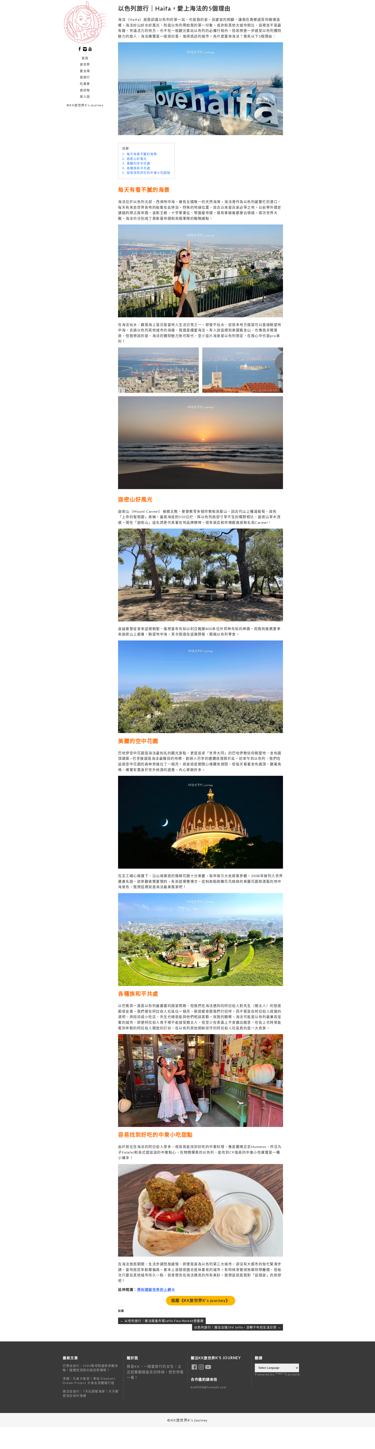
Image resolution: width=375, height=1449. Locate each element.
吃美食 (85, 83)
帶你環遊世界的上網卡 (156, 1289)
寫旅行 (85, 77)
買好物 (85, 90)
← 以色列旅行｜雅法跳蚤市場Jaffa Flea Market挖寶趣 (162, 1321)
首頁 (85, 58)
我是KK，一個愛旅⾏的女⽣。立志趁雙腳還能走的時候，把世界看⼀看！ (155, 1371)
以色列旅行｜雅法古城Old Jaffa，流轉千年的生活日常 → (237, 1327)
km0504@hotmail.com (208, 1387)
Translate (292, 1374)
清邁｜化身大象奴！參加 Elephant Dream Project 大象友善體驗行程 (89, 1381)
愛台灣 (85, 71)
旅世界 (85, 64)
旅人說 (85, 96)
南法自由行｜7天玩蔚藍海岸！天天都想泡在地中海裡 (91, 1393)
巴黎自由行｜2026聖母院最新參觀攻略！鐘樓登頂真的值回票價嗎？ (90, 1368)
